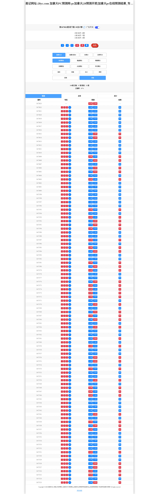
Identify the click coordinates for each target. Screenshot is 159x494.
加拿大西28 (72, 55)
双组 (92, 78)
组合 (59, 72)
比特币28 (100, 55)
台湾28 (86, 55)
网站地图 (79, 490)
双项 (65, 78)
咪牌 (94, 45)
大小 (86, 72)
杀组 (72, 72)
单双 (100, 72)
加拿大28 (59, 55)
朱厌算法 (61, 60)
